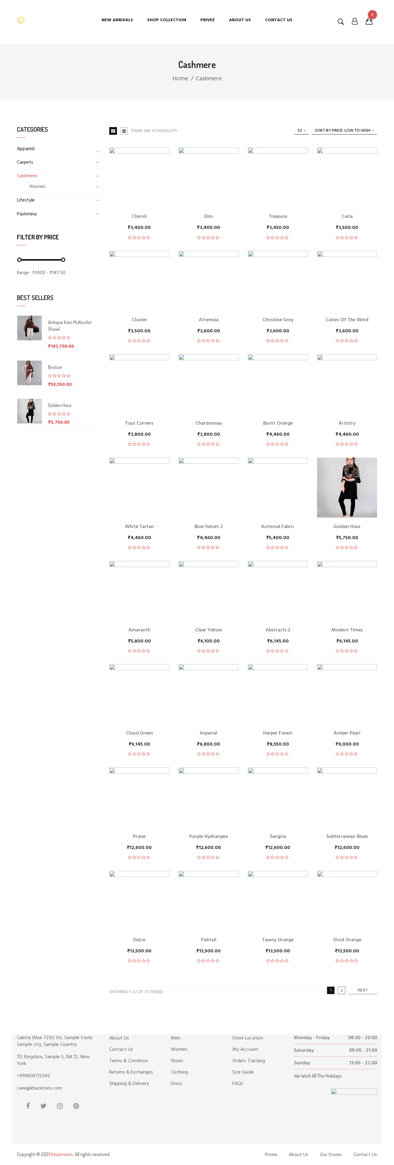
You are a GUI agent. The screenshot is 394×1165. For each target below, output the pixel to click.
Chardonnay (208, 423)
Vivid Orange (347, 940)
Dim (208, 217)
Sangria (278, 837)
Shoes (177, 1061)
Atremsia (209, 320)
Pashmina (27, 214)
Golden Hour (60, 405)
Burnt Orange (278, 423)
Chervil (139, 217)
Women (37, 187)
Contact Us (121, 1050)
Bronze (55, 367)
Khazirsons (62, 1155)
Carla (347, 217)
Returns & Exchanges (131, 1072)
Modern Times (347, 630)
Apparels (26, 149)
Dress (176, 1084)
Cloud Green (139, 733)
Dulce (139, 940)
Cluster (139, 320)
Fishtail (208, 940)
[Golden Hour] (29, 411)
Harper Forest (277, 733)
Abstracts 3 (278, 630)
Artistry (347, 423)
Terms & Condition (128, 1061)
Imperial (208, 733)
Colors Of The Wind (347, 320)
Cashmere (27, 176)
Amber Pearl (347, 733)
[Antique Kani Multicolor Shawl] (29, 328)
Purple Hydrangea (208, 837)
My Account (245, 1050)
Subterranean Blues (347, 837)
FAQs (237, 1084)
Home (180, 79)
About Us (119, 1038)
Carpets (25, 162)
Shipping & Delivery (129, 1084)
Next (363, 990)
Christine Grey (278, 320)
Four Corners (139, 423)
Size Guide (243, 1072)
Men (175, 1038)
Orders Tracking (248, 1061)
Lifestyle (26, 200)
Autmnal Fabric (278, 527)
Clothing (179, 1072)
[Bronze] (29, 373)
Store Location (247, 1038)
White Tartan (139, 527)
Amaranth (139, 630)
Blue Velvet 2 (209, 527)
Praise (139, 837)
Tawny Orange (278, 940)
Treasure (278, 217)
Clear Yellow (208, 630)
